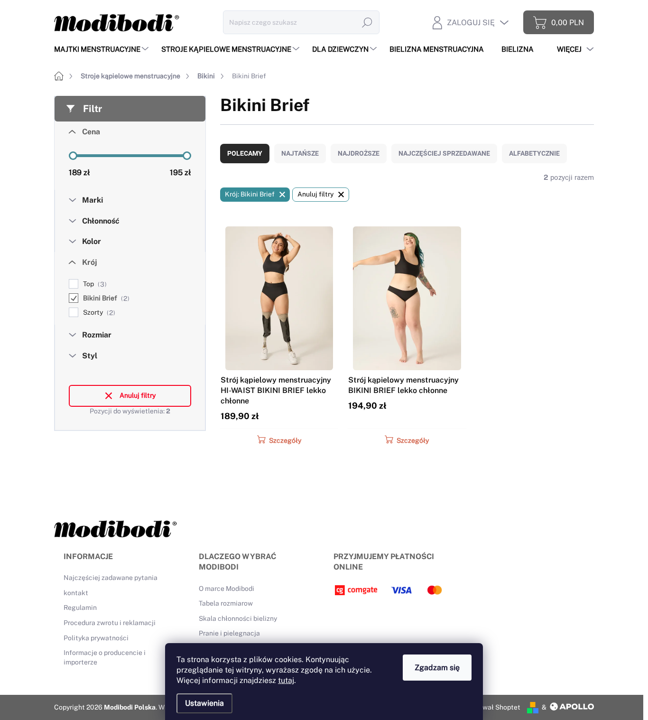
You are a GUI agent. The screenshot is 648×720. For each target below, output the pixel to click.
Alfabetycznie (534, 153)
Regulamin (80, 607)
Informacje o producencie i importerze (105, 657)
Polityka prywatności (96, 638)
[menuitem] (102, 49)
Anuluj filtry (138, 395)
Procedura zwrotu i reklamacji (110, 622)
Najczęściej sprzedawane (444, 153)
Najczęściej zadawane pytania (110, 577)
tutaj (286, 680)
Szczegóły (285, 440)
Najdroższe (359, 153)
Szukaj (367, 22)
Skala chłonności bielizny (238, 618)
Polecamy (244, 153)
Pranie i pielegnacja (229, 633)
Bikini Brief (105, 298)
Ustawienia (204, 703)
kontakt (76, 593)
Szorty (98, 313)
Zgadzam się (437, 667)
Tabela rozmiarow (226, 603)
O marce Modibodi (226, 588)
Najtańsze (300, 153)
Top (93, 284)
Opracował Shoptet (490, 707)
